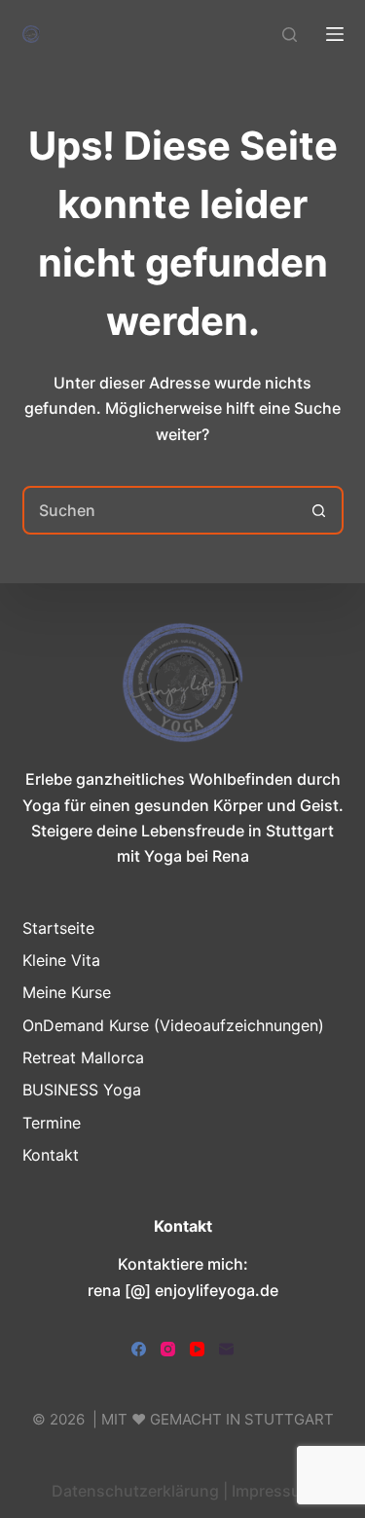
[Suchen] (289, 34)
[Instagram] (168, 1349)
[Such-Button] (319, 510)
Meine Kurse (66, 992)
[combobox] (160, 510)
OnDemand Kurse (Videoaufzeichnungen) (173, 1025)
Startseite (58, 928)
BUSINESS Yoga (81, 1089)
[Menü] (335, 34)
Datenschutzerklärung (135, 1490)
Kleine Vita (61, 960)
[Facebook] (138, 1349)
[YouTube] (197, 1349)
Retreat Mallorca (83, 1057)
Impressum (273, 1490)
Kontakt (50, 1155)
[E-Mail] (226, 1349)
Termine (51, 1122)
